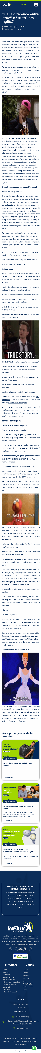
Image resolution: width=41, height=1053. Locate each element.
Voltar (8, 162)
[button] (36, 4)
